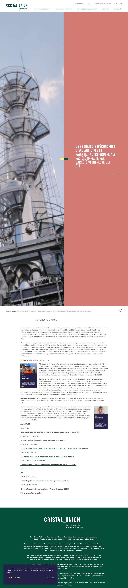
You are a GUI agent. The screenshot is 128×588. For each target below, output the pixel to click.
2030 (22, 473)
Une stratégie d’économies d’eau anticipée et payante (43, 440)
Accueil (8, 311)
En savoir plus (50, 578)
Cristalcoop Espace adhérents (103, 3)
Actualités (118, 9)
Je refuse (18, 578)
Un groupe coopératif (42, 9)
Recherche (80, 3)
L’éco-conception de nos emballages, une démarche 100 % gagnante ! (48, 465)
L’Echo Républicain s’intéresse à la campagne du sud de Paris (45, 481)
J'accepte (10, 578)
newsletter (15, 311)
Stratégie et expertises (63, 9)
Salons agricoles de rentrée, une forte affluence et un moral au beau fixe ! (50, 432)
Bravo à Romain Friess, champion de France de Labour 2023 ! (45, 489)
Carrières (105, 9)
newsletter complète (34, 493)
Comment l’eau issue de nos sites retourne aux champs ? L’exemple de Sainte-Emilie (54, 448)
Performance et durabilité (86, 9)
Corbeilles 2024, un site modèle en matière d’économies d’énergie (47, 456)
